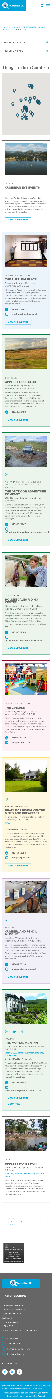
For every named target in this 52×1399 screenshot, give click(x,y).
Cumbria (6, 29)
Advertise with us (15, 1296)
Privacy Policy (15, 1354)
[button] (29, 101)
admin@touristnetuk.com (23, 1330)
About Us (12, 1338)
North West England (34, 27)
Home (5, 27)
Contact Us (14, 1343)
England (16, 27)
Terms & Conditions (19, 1349)
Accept (41, 1396)
